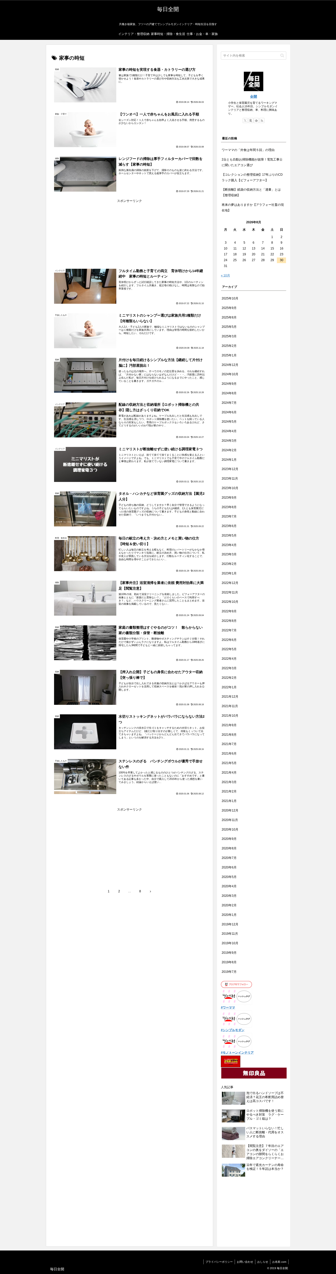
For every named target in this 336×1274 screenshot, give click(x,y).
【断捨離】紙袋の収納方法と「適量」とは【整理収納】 (251, 192)
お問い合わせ (245, 1261)
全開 (253, 97)
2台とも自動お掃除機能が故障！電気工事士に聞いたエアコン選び (252, 162)
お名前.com (279, 1261)
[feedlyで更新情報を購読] (256, 120)
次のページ (129, 877)
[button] (282, 55)
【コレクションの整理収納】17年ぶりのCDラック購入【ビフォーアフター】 (252, 177)
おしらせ (262, 1261)
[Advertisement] (129, 231)
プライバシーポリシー (219, 1261)
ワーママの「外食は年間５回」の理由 (248, 150)
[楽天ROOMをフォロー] (250, 120)
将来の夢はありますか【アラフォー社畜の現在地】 (253, 207)
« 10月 (225, 275)
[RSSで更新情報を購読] (261, 120)
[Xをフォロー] (245, 120)
